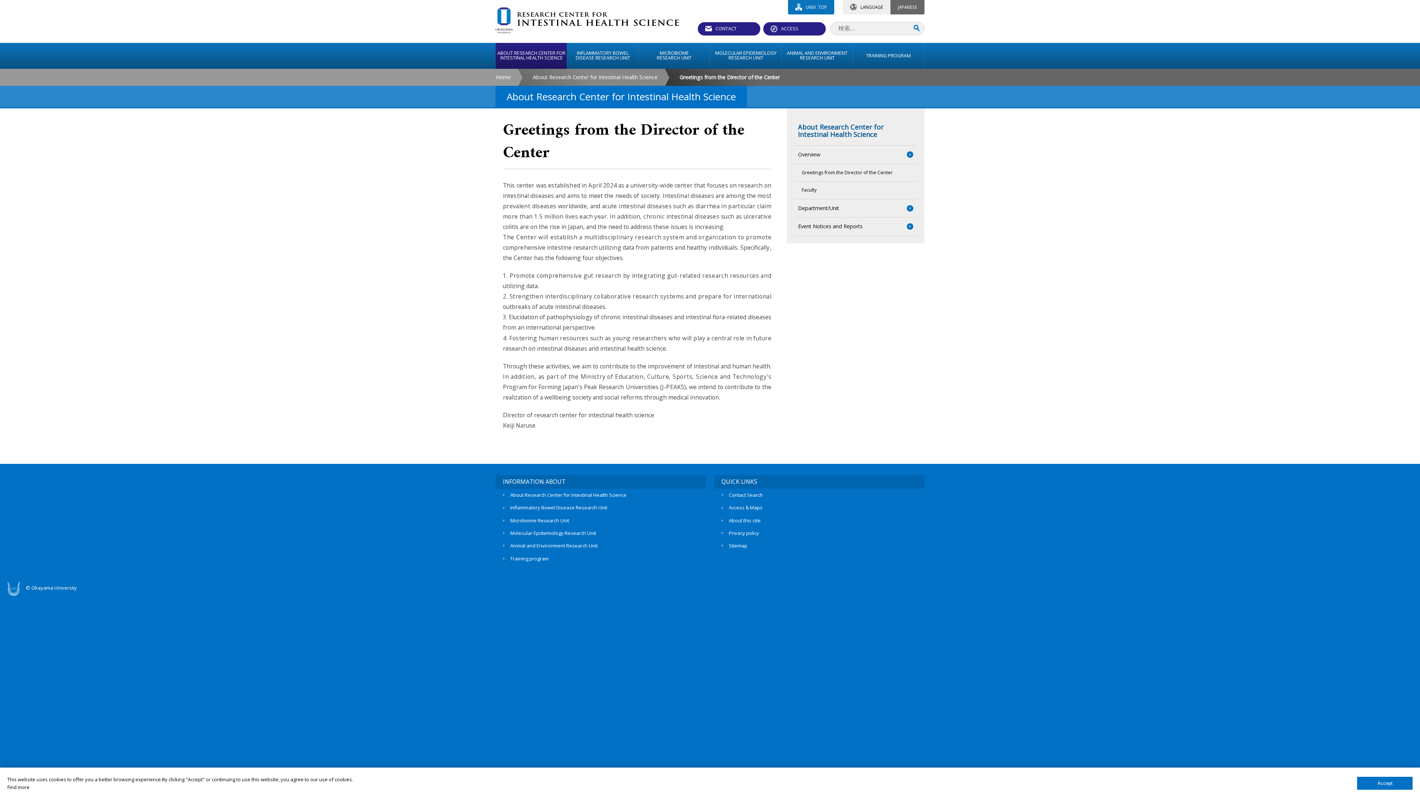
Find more (18, 787)
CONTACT (726, 28)
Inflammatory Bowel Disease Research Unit (558, 507)
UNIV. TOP (816, 7)
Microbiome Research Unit (539, 520)
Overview (809, 154)
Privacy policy (744, 533)
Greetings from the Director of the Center (847, 172)
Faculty (809, 190)
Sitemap (738, 545)
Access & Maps (746, 507)
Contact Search (746, 495)
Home (503, 77)
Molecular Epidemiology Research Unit (553, 533)
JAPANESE (907, 7)
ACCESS (789, 28)
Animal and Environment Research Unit (554, 545)
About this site (745, 520)
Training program (529, 558)
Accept (1385, 783)
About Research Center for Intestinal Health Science (595, 77)
